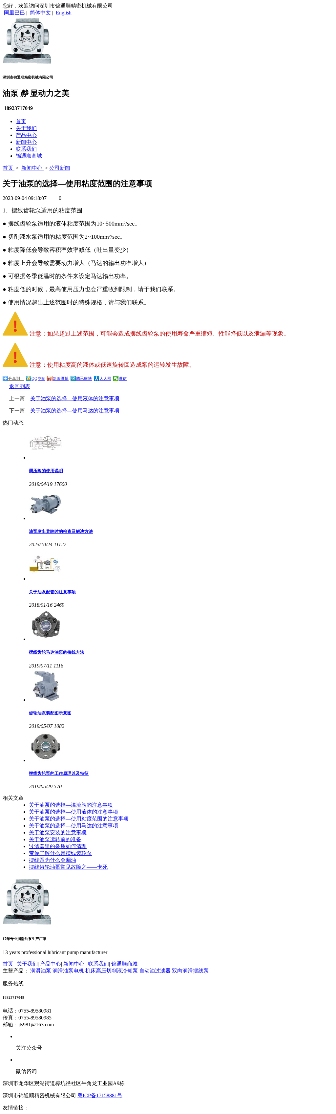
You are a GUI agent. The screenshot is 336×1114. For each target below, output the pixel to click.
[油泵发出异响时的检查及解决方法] (181, 504)
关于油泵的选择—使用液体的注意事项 (74, 398)
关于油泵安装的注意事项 (58, 832)
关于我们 (26, 128)
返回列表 (19, 386)
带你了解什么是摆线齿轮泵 (60, 853)
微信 (123, 378)
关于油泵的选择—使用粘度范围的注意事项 (79, 818)
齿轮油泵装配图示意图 (50, 712)
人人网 (105, 378)
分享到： (16, 378)
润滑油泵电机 (68, 970)
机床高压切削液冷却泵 (111, 970)
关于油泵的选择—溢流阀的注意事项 (71, 805)
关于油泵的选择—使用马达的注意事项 (74, 410)
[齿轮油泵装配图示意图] (181, 686)
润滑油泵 (40, 970)
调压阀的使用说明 (46, 470)
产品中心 (26, 135)
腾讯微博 (84, 378)
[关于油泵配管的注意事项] (181, 565)
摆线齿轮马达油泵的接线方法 (56, 652)
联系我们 (26, 149)
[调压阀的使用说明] (181, 443)
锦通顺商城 (29, 156)
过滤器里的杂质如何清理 (58, 846)
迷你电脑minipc (48, 1107)
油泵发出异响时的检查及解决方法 (61, 531)
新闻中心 (26, 142)
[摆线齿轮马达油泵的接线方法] (181, 625)
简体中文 (40, 12)
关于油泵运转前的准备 (55, 839)
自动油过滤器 (155, 970)
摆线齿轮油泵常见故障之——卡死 (68, 867)
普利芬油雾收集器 (88, 1107)
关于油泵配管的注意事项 (52, 591)
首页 (21, 121)
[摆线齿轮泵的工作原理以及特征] (181, 746)
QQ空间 (38, 378)
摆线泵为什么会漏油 (52, 860)
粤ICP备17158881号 (99, 1095)
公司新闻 (59, 168)
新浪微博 (61, 378)
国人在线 (120, 1107)
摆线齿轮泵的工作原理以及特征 (59, 773)
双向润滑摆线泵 (190, 970)
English (63, 12)
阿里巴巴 (14, 12)
